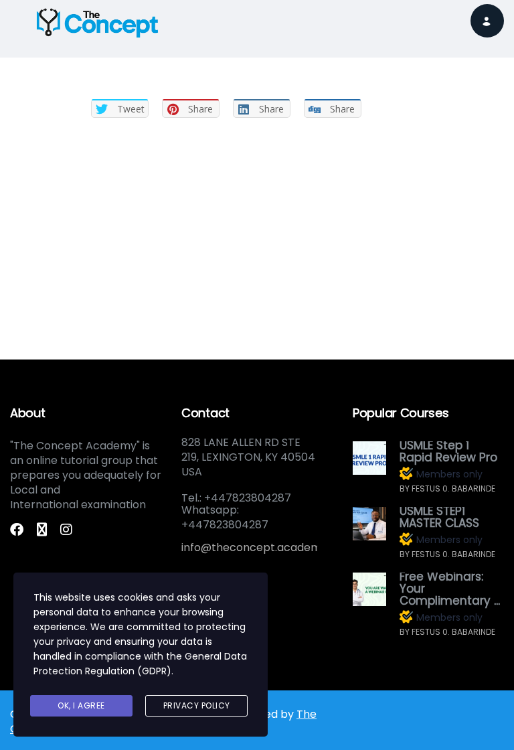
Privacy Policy (196, 705)
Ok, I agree (81, 705)
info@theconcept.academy (254, 547)
